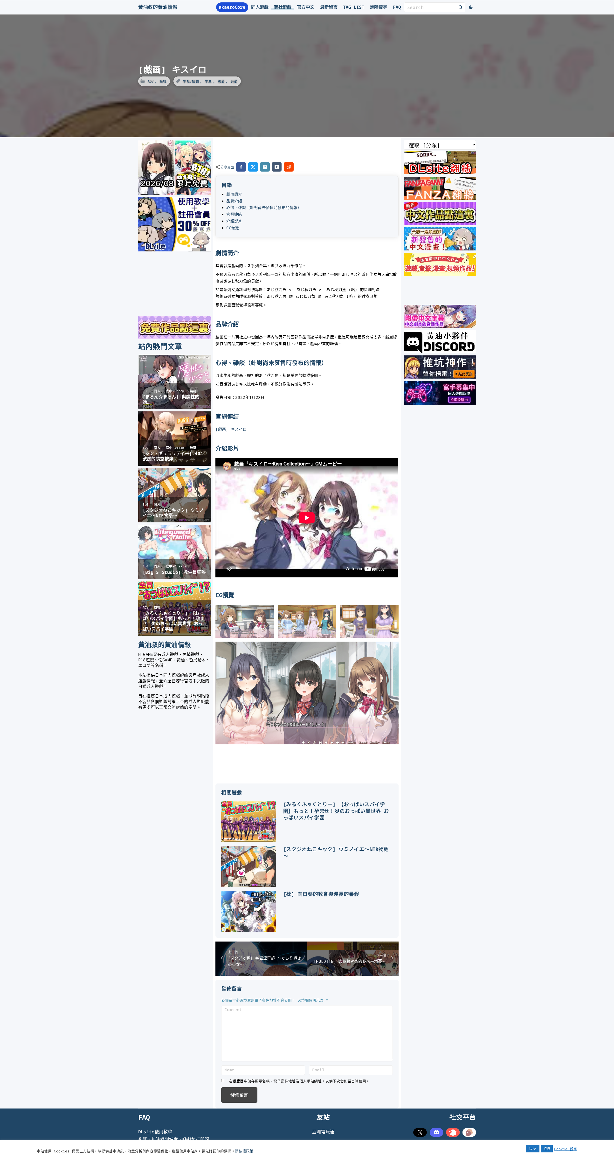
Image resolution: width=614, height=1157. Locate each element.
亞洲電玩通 (323, 1132)
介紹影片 (234, 221)
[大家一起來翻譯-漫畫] (440, 249)
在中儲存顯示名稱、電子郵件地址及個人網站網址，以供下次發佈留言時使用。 (299, 1081)
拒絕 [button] (547, 1148)
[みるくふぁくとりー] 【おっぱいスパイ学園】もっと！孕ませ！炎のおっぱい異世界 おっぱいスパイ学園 (336, 811)
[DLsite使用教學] (174, 250)
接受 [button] (532, 1148)
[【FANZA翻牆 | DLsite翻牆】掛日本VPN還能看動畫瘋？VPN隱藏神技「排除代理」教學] (440, 198)
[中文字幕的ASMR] (440, 326)
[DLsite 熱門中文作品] (440, 274)
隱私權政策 (244, 1151)
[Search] (460, 7)
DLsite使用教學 (155, 1132)
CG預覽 (232, 227)
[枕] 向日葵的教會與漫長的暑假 (321, 894)
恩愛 (221, 81)
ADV (151, 81)
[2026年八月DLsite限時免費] (174, 193)
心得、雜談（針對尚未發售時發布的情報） (263, 207)
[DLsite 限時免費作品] (174, 337)
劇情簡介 (234, 194)
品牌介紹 (234, 201)
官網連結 (234, 214)
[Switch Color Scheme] (470, 7)
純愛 (234, 81)
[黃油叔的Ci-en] (440, 377)
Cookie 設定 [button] (565, 1149)
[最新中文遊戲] (440, 223)
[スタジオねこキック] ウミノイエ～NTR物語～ (336, 852)
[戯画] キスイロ (231, 429)
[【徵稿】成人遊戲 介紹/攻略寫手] (440, 403)
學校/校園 (191, 81)
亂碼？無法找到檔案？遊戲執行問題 (173, 1139)
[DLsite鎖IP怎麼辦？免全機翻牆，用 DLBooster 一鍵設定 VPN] (440, 172)
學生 (208, 81)
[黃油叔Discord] (440, 351)
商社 (162, 81)
